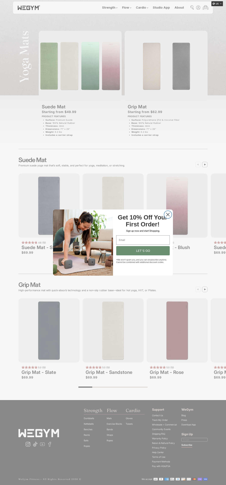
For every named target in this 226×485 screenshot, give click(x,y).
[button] (217, 3)
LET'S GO (143, 251)
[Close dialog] (168, 214)
